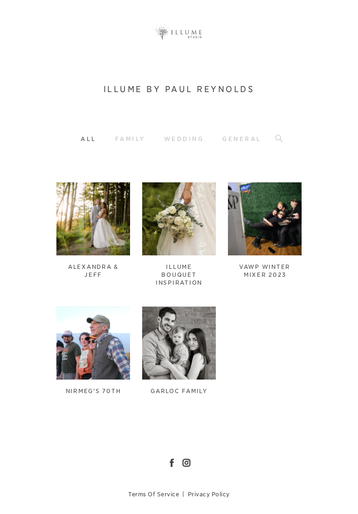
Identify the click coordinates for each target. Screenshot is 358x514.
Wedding (184, 138)
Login (73, 195)
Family (130, 138)
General (242, 138)
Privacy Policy (209, 494)
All (88, 138)
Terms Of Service (153, 494)
